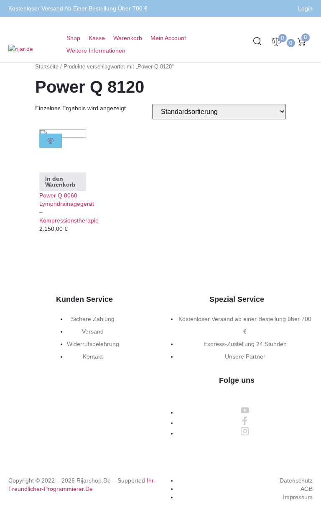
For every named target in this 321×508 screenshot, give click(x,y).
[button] (100, 50)
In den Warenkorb (60, 181)
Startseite (47, 66)
